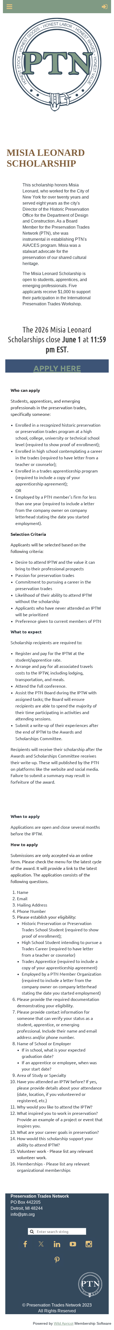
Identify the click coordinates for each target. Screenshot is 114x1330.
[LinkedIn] (57, 1244)
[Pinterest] (57, 1259)
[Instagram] (88, 1244)
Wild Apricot (63, 1323)
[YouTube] (73, 1244)
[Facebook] (25, 1244)
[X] (41, 1244)
